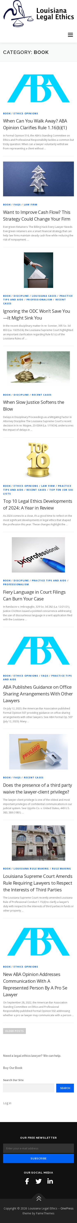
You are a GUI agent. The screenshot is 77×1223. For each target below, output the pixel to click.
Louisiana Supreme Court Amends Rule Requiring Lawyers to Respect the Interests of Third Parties (37, 883)
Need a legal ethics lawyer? (22, 1055)
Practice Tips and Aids (49, 580)
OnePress (67, 1208)
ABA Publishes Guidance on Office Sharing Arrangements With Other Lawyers (38, 693)
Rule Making (61, 868)
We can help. (52, 1055)
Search (65, 1088)
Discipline (21, 295)
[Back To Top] (38, 1199)
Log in (7, 1103)
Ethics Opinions (26, 113)
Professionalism (39, 299)
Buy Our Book (12, 1068)
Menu (70, 35)
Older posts (14, 1031)
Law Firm (31, 204)
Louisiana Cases (44, 295)
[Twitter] (39, 1181)
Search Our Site (13, 1080)
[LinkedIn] (50, 1181)
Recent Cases (42, 394)
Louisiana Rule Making (31, 868)
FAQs (17, 204)
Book (7, 113)
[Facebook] (27, 1181)
